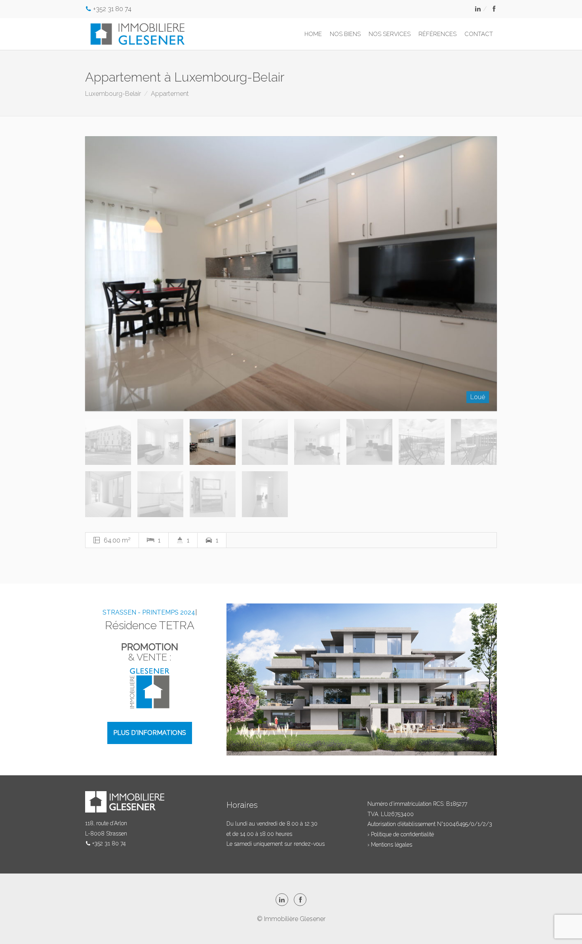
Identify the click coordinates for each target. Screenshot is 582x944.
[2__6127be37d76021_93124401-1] (291, 273)
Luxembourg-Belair (113, 93)
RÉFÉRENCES (437, 34)
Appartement (170, 93)
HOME (313, 34)
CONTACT (478, 34)
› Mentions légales (389, 844)
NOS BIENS (345, 34)
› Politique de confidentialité (400, 834)
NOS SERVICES (390, 34)
